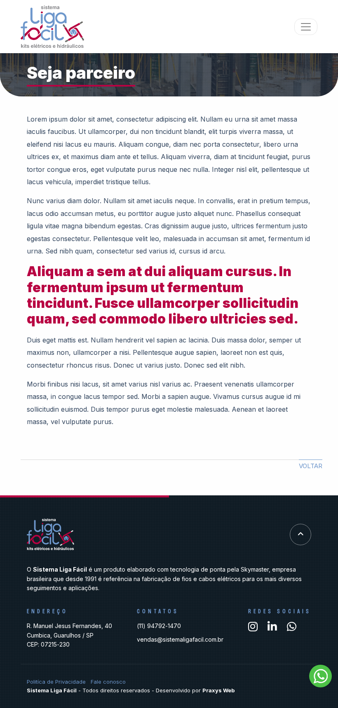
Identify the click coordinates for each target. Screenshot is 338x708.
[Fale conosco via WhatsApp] (291, 626)
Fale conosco (108, 681)
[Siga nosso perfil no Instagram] (253, 626)
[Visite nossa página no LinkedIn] (272, 626)
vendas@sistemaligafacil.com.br (180, 639)
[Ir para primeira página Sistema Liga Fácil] (52, 26)
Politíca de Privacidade (56, 681)
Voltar (310, 466)
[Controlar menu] (305, 27)
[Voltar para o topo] (300, 534)
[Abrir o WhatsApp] (320, 676)
